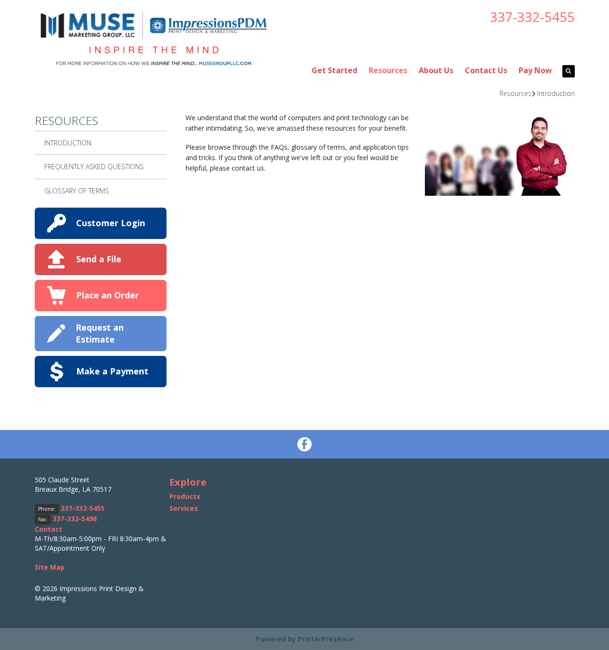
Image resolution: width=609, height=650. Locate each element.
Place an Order (107, 295)
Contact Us (486, 70)
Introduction (556, 93)
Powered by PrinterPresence (305, 638)
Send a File (98, 259)
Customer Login (110, 223)
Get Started (334, 70)
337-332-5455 (532, 17)
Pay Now (535, 70)
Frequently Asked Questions (94, 166)
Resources (388, 70)
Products (184, 496)
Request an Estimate (100, 333)
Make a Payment (112, 371)
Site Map (50, 567)
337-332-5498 (75, 518)
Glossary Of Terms (76, 190)
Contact (48, 529)
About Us (436, 70)
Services (183, 508)
